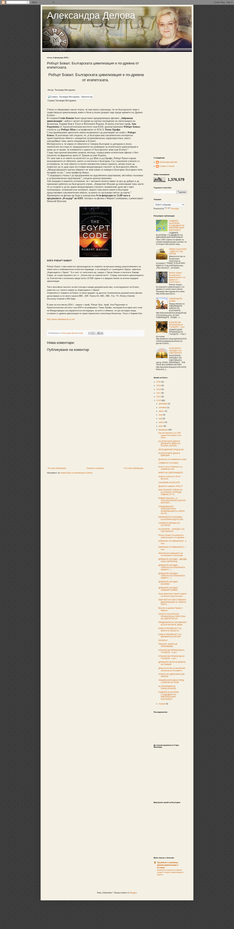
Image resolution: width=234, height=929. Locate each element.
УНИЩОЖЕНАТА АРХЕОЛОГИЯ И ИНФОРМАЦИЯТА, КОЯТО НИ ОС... (171, 510)
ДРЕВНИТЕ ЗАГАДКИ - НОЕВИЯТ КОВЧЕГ (168, 589)
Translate (175, 209)
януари (162, 704)
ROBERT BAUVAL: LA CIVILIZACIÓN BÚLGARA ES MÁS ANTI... (172, 500)
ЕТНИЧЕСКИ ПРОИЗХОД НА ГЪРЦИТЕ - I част (177, 324)
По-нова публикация (57, 468)
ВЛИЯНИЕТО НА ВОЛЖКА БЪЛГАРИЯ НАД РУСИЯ (170, 518)
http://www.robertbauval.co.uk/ (61, 319)
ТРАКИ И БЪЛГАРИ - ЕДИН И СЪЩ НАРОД (178, 251)
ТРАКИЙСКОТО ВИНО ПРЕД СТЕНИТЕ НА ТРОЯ (171, 681)
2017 (158, 393)
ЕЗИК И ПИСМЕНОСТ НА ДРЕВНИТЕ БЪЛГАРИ (169, 635)
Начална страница (95, 468)
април (162, 422)
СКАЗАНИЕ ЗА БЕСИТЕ (169, 482)
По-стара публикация (133, 468)
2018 (158, 389)
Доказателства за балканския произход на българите (171, 669)
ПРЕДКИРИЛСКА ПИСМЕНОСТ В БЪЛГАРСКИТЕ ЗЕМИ (172, 623)
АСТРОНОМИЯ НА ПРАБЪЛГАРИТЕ (167, 687)
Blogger (133, 893)
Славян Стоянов (166, 166)
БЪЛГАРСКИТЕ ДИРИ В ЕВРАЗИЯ (169, 454)
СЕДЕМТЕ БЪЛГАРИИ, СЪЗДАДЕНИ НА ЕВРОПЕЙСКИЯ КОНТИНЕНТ (176, 225)
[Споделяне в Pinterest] (101, 333)
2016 (158, 397)
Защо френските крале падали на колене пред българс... (172, 595)
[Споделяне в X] (95, 333)
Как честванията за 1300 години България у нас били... (169, 435)
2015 (158, 400)
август (162, 411)
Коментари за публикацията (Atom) (76, 473)
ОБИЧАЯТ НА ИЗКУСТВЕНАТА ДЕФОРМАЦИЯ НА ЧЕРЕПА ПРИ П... (172, 602)
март (161, 426)
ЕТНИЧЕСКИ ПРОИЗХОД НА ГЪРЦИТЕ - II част (171, 651)
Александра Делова (91, 15)
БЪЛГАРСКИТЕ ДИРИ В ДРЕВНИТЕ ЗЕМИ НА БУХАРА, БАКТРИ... (169, 443)
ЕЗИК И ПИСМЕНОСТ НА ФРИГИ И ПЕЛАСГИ (169, 629)
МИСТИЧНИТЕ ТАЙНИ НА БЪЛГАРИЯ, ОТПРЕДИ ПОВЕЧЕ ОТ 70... (170, 492)
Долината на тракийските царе (172, 459)
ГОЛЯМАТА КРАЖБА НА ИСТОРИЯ (169, 524)
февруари (163, 430)
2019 (158, 385)
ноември (163, 407)
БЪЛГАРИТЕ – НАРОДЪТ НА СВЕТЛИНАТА (175, 350)
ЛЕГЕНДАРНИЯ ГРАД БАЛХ (171, 450)
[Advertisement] (95, 443)
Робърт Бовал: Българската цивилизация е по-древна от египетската (177, 277)
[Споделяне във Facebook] (98, 333)
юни (161, 415)
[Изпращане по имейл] (89, 333)
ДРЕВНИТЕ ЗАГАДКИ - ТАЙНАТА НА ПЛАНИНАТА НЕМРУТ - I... (171, 567)
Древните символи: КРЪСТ (170, 486)
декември (163, 404)
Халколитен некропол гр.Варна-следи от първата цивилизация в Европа (170, 872)
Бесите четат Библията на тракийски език (170, 468)
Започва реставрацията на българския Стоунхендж (170, 554)
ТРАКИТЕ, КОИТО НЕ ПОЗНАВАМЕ (167, 645)
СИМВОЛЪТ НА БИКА (168, 463)
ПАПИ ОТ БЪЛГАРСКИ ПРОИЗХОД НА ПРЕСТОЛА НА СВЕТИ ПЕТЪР (171, 616)
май (161, 419)
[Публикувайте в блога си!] (92, 333)
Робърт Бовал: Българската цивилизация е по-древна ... (172, 536)
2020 (158, 382)
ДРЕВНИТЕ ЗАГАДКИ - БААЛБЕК (168, 583)
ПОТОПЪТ (163, 640)
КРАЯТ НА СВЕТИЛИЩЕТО (170, 473)
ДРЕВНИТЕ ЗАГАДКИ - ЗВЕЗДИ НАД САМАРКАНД (172, 560)
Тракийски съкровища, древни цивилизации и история (167, 865)
